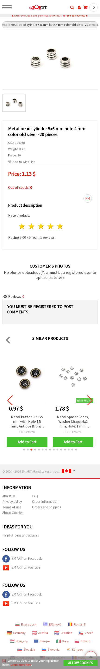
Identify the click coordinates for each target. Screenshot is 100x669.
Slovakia (29, 649)
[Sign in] (79, 7)
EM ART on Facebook (27, 558)
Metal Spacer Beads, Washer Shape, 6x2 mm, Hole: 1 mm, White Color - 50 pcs (73, 421)
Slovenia (54, 649)
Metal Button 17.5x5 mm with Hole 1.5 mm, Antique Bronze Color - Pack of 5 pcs (27, 421)
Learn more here (21, 665)
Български (29, 624)
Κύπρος (77, 649)
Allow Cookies (80, 663)
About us (8, 496)
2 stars (32, 226)
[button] (24, 449)
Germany (19, 633)
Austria (43, 633)
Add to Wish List (24, 162)
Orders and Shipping (46, 507)
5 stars (60, 226)
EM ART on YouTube (26, 567)
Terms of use (11, 507)
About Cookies (12, 512)
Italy (65, 641)
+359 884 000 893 (75, 15)
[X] (4, 661)
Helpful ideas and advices (20, 535)
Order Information (45, 501)
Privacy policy (12, 501)
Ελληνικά (55, 624)
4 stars (50, 226)
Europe (45, 641)
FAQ (35, 496)
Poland (85, 641)
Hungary (21, 641)
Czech (89, 633)
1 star (22, 226)
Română (79, 624)
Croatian (66, 633)
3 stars (41, 226)
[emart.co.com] (30, 8)
